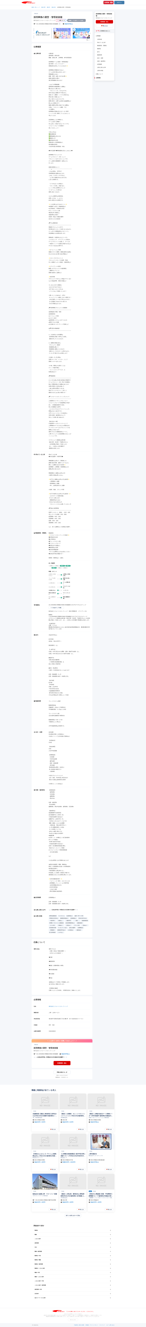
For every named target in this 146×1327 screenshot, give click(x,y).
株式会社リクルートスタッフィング (58, 1006)
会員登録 (108, 2)
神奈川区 (54, 7)
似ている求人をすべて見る (73, 1215)
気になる (105, 25)
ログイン (119, 2)
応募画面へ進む (62, 1063)
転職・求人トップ (36, 7)
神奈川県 (43, 7)
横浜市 (48, 7)
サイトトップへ (73, 1319)
